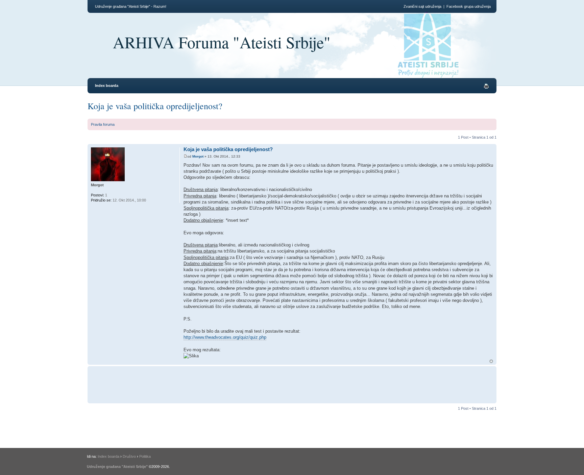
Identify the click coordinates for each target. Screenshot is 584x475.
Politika (145, 456)
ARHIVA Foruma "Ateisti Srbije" (222, 42)
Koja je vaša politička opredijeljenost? (155, 106)
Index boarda (106, 86)
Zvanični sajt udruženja (422, 6)
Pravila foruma (103, 124)
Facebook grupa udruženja (468, 6)
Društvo (129, 456)
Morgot (197, 156)
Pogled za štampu (486, 86)
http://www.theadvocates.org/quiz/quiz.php (225, 337)
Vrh (491, 361)
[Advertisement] (307, 384)
